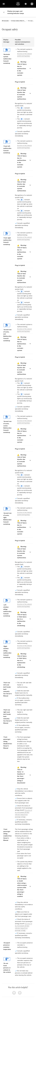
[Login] (32, 4)
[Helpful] (14, 993)
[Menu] (3, 4)
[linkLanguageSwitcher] (25, 3)
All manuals (5, 21)
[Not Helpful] (20, 993)
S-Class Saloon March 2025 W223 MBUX (18, 21)
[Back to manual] (4, 12)
